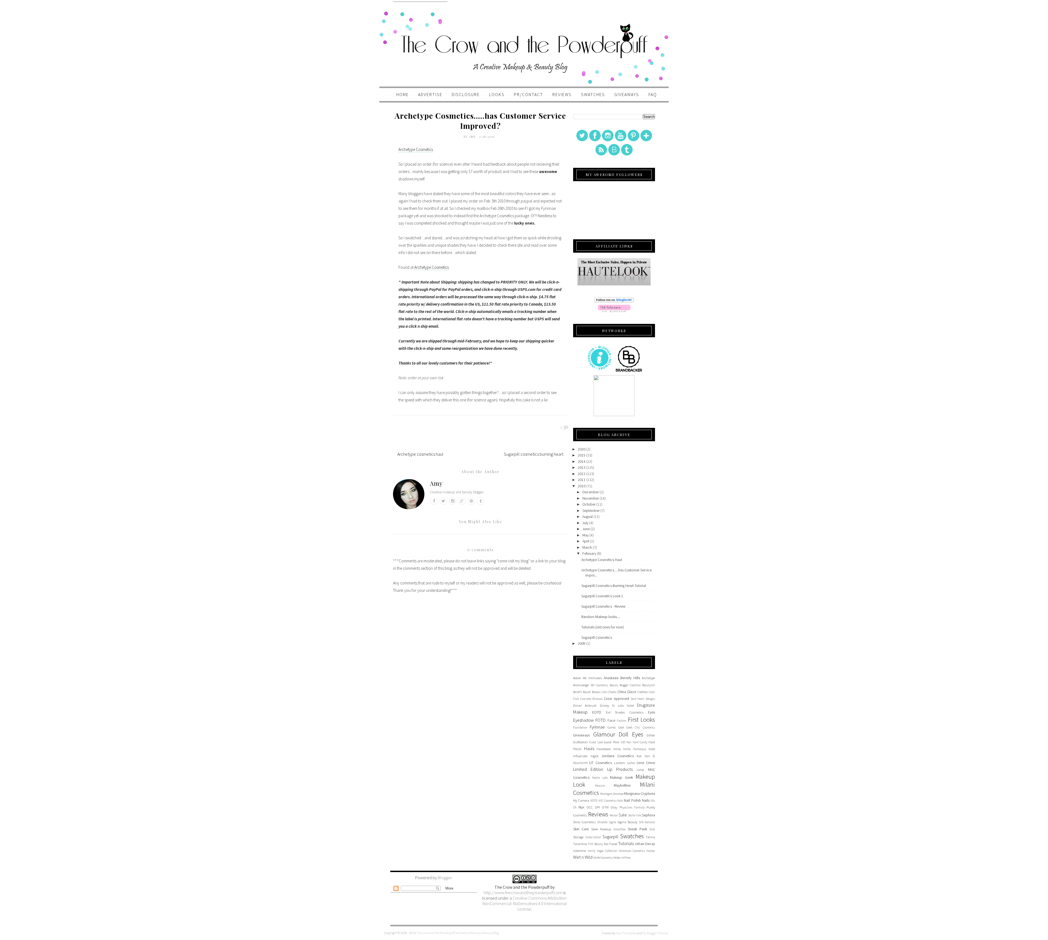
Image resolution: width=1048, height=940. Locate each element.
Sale (623, 815)
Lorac (640, 770)
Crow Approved (616, 698)
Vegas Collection (607, 851)
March (587, 547)
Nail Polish (632, 800)
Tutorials (626, 843)
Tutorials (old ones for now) (602, 627)
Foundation (580, 727)
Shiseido (602, 822)
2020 (581, 449)
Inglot (595, 756)
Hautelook (604, 749)
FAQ (652, 94)
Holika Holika (622, 749)
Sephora (648, 815)
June (586, 528)
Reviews (562, 94)
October (589, 504)
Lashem (619, 763)
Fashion (621, 721)
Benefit (577, 692)
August (587, 516)
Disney (604, 705)
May (585, 535)
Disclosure (466, 94)
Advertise (430, 94)
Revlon (614, 815)
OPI (597, 807)
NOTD (593, 800)
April (585, 541)
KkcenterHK (580, 763)
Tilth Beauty (595, 844)
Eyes (651, 712)
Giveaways (626, 94)
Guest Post (611, 742)
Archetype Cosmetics (415, 149)
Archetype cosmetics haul (420, 454)
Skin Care (581, 828)
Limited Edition (588, 769)
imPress (626, 858)
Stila (652, 829)
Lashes (631, 763)
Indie (651, 749)
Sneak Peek (637, 828)
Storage (578, 837)
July (585, 522)
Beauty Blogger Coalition (625, 685)
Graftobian (580, 742)
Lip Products (620, 769)
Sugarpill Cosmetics (596, 637)
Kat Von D (646, 756)
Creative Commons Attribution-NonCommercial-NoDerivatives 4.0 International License (525, 903)
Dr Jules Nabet (623, 706)
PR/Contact (528, 94)
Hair (629, 742)
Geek (621, 727)
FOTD (601, 720)
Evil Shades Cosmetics (625, 712)
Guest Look (596, 742)
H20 (623, 742)
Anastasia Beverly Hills (622, 677)
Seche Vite (634, 815)
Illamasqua (639, 749)
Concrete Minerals (591, 699)
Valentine (579, 851)
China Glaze (626, 691)
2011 (581, 479)
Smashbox (619, 829)
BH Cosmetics (599, 685)
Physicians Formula (632, 807)
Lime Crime (646, 762)
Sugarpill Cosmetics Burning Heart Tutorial (613, 585)
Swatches (593, 94)
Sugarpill (610, 837)
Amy (473, 137)
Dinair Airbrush (585, 705)
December (590, 492)
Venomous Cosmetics (632, 851)
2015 (581, 455)
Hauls (589, 748)
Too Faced (610, 844)
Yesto (617, 857)
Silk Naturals (647, 822)
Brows (596, 692)
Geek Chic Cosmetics (640, 727)
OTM (605, 807)
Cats (604, 692)
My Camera (581, 800)
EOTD (596, 712)
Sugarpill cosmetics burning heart (533, 454)
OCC (590, 807)
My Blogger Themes (655, 933)
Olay (614, 807)
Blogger (445, 877)
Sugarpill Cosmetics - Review (603, 606)
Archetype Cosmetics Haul (601, 559)
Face (611, 720)
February (589, 553)
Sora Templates (626, 933)
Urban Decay (645, 843)
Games (612, 727)
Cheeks (612, 692)
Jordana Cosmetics (618, 755)
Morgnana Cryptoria (639, 793)
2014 (581, 461)
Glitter (651, 735)
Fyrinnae (597, 727)
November (590, 498)
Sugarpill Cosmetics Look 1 (602, 595)
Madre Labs (600, 778)
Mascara (600, 785)
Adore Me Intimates (587, 678)
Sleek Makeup (601, 829)
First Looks (641, 719)
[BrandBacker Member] (629, 371)
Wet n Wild (583, 857)
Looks (497, 94)
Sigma (612, 822)
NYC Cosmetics (608, 800)
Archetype (648, 678)
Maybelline (622, 785)
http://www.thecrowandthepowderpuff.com (523, 892)
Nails (646, 800)
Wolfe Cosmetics (603, 858)
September (591, 510)
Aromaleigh (581, 685)
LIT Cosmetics (600, 762)
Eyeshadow (583, 720)
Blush (587, 692)
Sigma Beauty (627, 822)
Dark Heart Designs (643, 699)
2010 (581, 486)
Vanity (592, 851)
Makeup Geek (621, 777)
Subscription (593, 837)
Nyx (581, 807)
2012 (581, 473)
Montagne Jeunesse (612, 794)
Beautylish (648, 685)
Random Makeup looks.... (600, 616)
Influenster (580, 756)
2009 (581, 643)
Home (402, 94)
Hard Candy (640, 742)
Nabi (620, 800)
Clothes (643, 692)
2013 (581, 467)
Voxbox (650, 851)
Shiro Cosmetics (584, 822)
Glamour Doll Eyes (618, 734)
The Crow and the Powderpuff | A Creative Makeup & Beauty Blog (457, 933)
